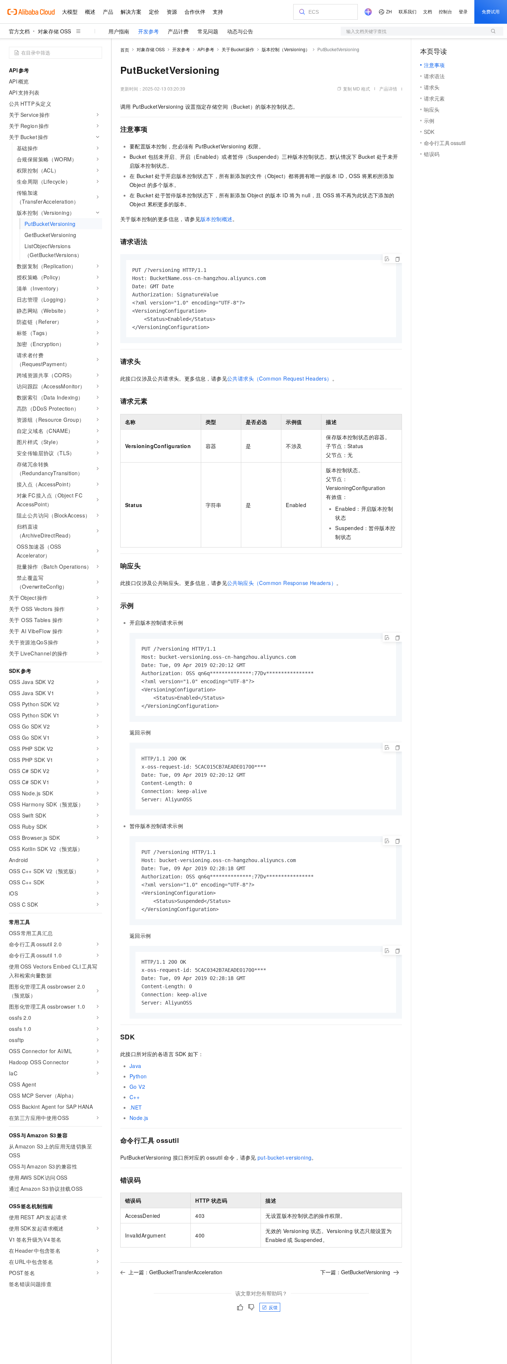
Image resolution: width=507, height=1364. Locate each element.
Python (138, 1076)
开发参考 (148, 31)
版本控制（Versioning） (286, 49)
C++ (135, 1097)
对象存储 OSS (54, 31)
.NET (136, 1107)
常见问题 (207, 31)
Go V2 (137, 1086)
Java (135, 1065)
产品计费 (178, 31)
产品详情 (388, 88)
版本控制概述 (216, 219)
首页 (124, 49)
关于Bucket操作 (238, 49)
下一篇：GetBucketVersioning (355, 1272)
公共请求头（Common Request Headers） (279, 378)
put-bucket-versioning (284, 1157)
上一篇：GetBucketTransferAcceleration (175, 1272)
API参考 (205, 49)
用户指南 (118, 31)
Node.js (139, 1117)
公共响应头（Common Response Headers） (281, 582)
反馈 (273, 1307)
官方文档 (19, 31)
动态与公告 (240, 31)
